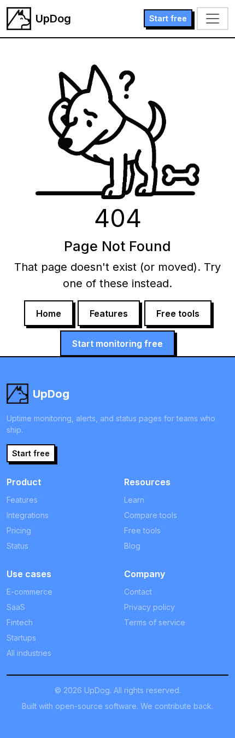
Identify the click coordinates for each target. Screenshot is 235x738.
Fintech (20, 622)
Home (48, 313)
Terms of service (154, 622)
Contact (138, 591)
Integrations (28, 515)
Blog (132, 545)
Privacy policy (149, 607)
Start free (168, 18)
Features (109, 313)
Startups (21, 637)
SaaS (16, 607)
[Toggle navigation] (212, 18)
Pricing (19, 530)
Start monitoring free (117, 343)
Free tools (177, 313)
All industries (29, 653)
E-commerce (29, 591)
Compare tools (150, 515)
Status (17, 545)
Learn (134, 499)
